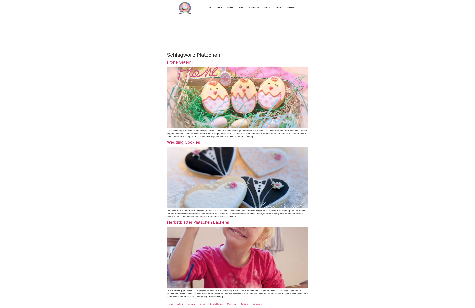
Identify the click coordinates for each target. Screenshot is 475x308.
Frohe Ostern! (180, 62)
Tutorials (241, 7)
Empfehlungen (254, 7)
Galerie (219, 7)
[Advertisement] (237, 33)
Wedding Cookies (183, 142)
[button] (305, 7)
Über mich (268, 7)
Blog (210, 7)
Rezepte (230, 7)
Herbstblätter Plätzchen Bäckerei (198, 222)
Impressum (291, 7)
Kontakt (279, 7)
